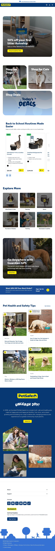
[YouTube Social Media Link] (25, 503)
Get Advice (47, 306)
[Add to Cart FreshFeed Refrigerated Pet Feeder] (41, 170)
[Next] (50, 1)
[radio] (8, 166)
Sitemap (21, 545)
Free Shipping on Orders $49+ (29, 1)
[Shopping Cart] (46, 4)
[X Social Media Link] (17, 503)
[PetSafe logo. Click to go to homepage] (6, 5)
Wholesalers (10, 545)
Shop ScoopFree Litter (15, 50)
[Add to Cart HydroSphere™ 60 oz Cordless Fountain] (21, 170)
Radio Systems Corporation (12, 541)
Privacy (5, 545)
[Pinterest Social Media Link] (21, 503)
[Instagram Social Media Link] (9, 503)
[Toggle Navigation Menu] (52, 4)
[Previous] (4, 1)
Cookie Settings (7, 547)
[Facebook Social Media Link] (13, 503)
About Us (27, 421)
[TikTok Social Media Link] (29, 503)
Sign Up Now (12, 519)
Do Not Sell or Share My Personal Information (33, 545)
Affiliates (16, 545)
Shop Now (12, 272)
